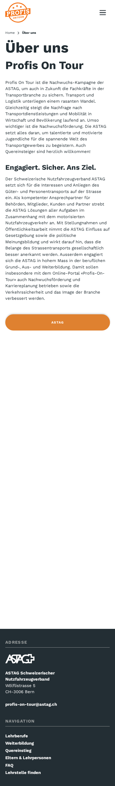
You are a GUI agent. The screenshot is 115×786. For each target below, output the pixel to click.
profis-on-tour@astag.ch (31, 704)
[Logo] (17, 13)
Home (10, 33)
